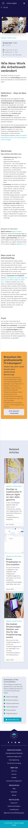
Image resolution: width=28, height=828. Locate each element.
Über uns (14, 771)
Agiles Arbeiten (17, 231)
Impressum (14, 803)
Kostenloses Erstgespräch (14, 781)
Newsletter (14, 792)
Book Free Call (13, 719)
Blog (14, 788)
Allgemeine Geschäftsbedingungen (14, 813)
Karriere (14, 774)
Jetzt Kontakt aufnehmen (14, 412)
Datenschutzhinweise (14, 806)
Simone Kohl (7, 43)
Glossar (14, 795)
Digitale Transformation (8, 38)
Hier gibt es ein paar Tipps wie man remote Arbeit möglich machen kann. (14, 280)
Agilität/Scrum (21, 244)
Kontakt (14, 777)
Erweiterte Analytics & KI (14, 756)
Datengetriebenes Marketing (14, 753)
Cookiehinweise (14, 809)
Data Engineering (14, 760)
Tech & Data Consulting (14, 763)
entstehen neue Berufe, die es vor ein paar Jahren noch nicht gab (14, 138)
